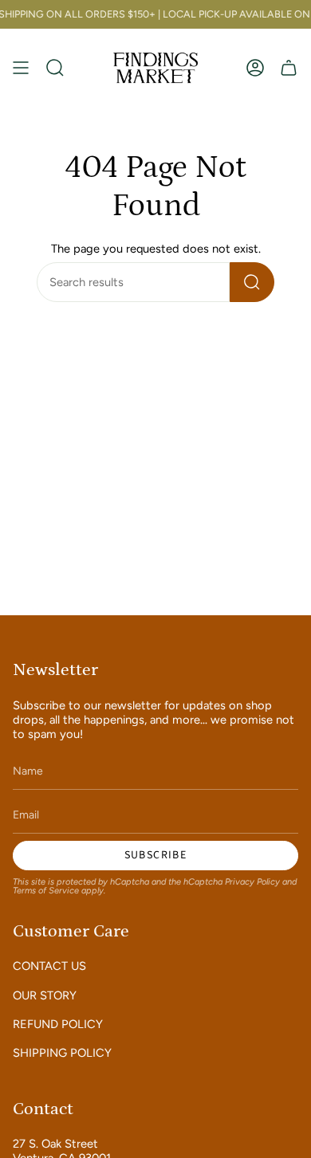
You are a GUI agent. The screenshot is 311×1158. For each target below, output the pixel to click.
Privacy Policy (252, 882)
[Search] (252, 282)
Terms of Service (46, 890)
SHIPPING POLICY (62, 1053)
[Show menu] (21, 67)
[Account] (255, 67)
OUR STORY (45, 995)
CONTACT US (49, 966)
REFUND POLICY (58, 1024)
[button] (55, 67)
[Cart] (288, 67)
